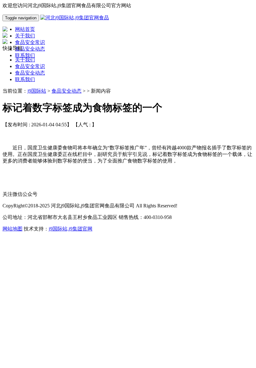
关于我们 (25, 59)
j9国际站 (36, 91)
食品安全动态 (30, 72)
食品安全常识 (30, 66)
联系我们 (25, 79)
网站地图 (12, 228)
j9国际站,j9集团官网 (70, 228)
